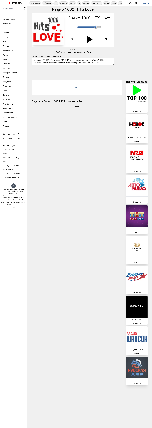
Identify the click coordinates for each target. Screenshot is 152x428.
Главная (6, 15)
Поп (55, 3)
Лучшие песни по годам (12, 138)
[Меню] (4, 3)
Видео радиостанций (11, 134)
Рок (79, 3)
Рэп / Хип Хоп (8, 104)
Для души (7, 81)
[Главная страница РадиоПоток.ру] (15, 3)
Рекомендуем (35, 3)
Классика (7, 64)
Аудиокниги (8, 108)
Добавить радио (9, 146)
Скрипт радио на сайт (11, 174)
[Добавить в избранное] (105, 39)
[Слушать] (89, 39)
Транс (5, 90)
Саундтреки (8, 113)
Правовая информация (11, 158)
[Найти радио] (25, 8)
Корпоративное (10, 117)
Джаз (114, 3)
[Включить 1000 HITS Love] (48, 29)
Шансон (6, 99)
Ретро (106, 3)
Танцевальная (9, 86)
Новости (63, 3)
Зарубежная (96, 3)
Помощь (6, 154)
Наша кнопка (8, 170)
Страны (6, 121)
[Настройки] (136, 3)
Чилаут (72, 3)
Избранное (47, 3)
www (77, 106)
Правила (6, 162)
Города (6, 126)
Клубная (6, 95)
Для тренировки (10, 72)
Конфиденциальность (11, 166)
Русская (86, 3)
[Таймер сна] (130, 3)
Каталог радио (9, 19)
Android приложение (11, 178)
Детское (6, 68)
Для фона (7, 77)
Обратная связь (9, 150)
